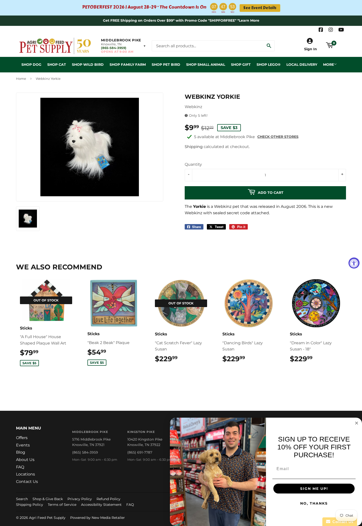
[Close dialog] (357, 423)
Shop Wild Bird (88, 64)
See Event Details (259, 8)
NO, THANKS (314, 503)
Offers (22, 437)
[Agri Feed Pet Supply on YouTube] (341, 30)
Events (23, 445)
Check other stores (277, 136)
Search (22, 499)
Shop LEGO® (268, 64)
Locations (25, 474)
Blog (20, 452)
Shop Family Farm (128, 64)
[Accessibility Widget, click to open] (354, 263)
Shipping (194, 146)
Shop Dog (31, 64)
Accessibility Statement (101, 505)
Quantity (193, 164)
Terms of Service (62, 505)
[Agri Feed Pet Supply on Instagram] (331, 30)
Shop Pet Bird (166, 64)
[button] (123, 45)
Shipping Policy (29, 505)
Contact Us (27, 481)
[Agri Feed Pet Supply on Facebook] (321, 30)
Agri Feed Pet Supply (47, 518)
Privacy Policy (79, 499)
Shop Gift (241, 64)
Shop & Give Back (48, 499)
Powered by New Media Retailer (97, 518)
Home (21, 79)
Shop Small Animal (205, 64)
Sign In (310, 49)
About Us (25, 459)
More (328, 64)
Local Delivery (301, 64)
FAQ (20, 467)
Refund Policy (108, 499)
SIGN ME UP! (314, 488)
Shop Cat (56, 64)
